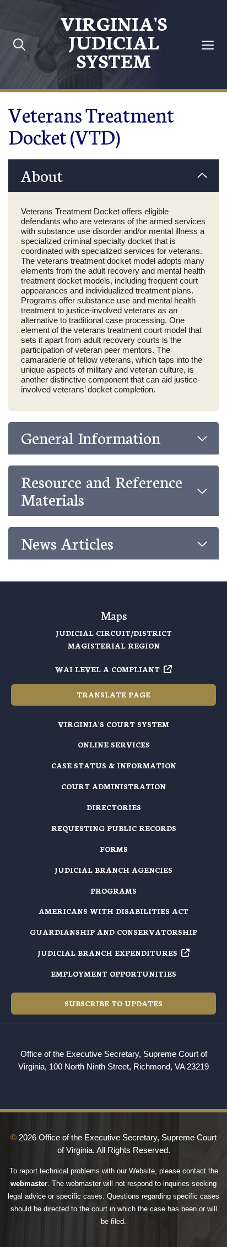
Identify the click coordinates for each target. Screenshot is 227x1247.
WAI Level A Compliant (107, 669)
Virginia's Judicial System (113, 41)
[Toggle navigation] (208, 45)
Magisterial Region (114, 645)
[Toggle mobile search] (19, 44)
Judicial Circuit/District (114, 633)
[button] (113, 175)
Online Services (114, 744)
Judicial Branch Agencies (113, 869)
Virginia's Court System (113, 724)
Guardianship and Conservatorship (113, 932)
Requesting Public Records (113, 828)
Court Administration (113, 786)
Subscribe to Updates (113, 1003)
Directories (114, 807)
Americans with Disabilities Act (113, 911)
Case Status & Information (113, 765)
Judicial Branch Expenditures (107, 952)
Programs (113, 890)
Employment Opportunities (113, 973)
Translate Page (113, 694)
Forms (114, 849)
